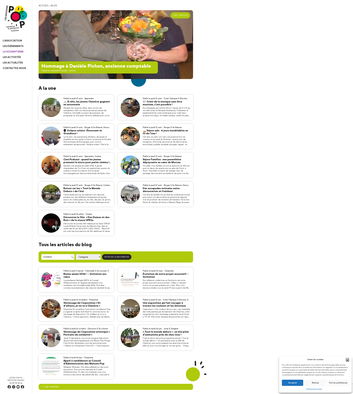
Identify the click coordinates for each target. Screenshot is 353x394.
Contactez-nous (14, 68)
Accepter (292, 383)
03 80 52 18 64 (16, 383)
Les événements (13, 46)
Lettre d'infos (15, 378)
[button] (347, 359)
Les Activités (12, 57)
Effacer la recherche (116, 257)
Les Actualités (13, 62)
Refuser (315, 383)
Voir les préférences (338, 383)
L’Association (12, 40)
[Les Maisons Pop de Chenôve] (16, 19)
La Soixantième (13, 51)
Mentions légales (15, 380)
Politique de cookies (314, 389)
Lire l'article (180, 15)
